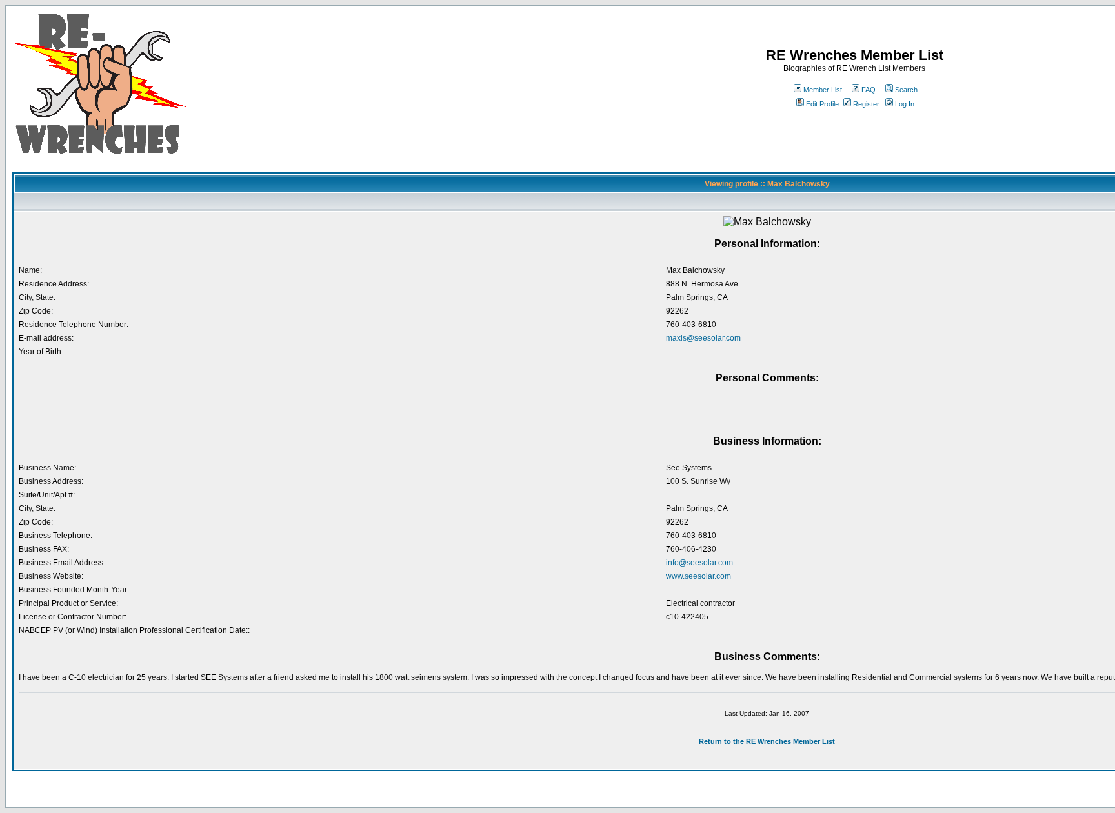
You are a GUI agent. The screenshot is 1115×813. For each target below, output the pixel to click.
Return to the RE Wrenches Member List (767, 741)
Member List (822, 90)
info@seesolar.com (699, 562)
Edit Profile (822, 104)
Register (866, 104)
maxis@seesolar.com (703, 338)
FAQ (868, 90)
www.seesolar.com (698, 576)
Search (906, 90)
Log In (904, 104)
